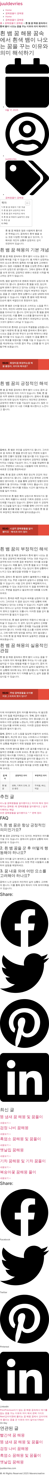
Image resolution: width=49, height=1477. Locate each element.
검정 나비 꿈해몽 (14, 1127)
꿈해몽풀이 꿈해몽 (14, 13)
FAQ (5, 223)
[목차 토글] (26, 203)
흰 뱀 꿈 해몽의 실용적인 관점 (16, 217)
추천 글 (7, 220)
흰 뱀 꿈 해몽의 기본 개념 (14, 207)
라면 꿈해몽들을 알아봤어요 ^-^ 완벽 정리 (20, 812)
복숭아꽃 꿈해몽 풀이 (18, 1172)
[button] (24, 924)
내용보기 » (5, 1122)
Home (8, 10)
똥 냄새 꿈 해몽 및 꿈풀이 (21, 1116)
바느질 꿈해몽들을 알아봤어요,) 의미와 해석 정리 (24, 803)
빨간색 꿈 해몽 (12, 1435)
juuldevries (11, 3)
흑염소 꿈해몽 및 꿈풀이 (20, 1139)
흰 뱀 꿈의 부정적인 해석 (14, 213)
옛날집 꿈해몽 (12, 1150)
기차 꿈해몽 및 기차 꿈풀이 (23, 1161)
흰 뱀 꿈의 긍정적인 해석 (14, 210)
